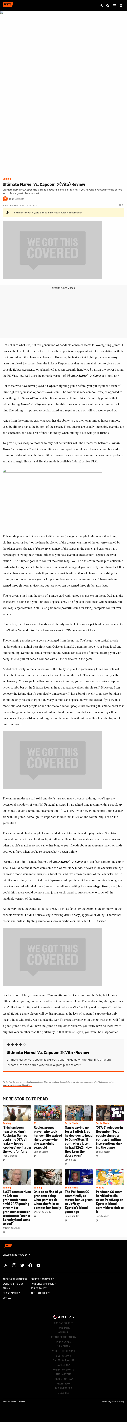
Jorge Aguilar (72, 1216)
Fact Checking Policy (43, 1283)
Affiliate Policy (40, 1293)
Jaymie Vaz (70, 1159)
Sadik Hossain (103, 1151)
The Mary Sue (63, 1374)
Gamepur (63, 1332)
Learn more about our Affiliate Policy (17, 1085)
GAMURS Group (117, 1401)
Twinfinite (63, 1327)
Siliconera (63, 1346)
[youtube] (38, 1265)
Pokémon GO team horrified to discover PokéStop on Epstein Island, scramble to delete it (110, 1202)
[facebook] (30, 1265)
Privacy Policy (11, 1293)
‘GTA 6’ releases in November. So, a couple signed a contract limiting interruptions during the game (109, 1137)
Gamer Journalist (63, 1360)
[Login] (121, 5)
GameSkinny (63, 1365)
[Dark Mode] (108, 5)
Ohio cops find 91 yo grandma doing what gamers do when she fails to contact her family (48, 1200)
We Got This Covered (64, 1351)
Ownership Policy (13, 1283)
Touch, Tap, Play (63, 1378)
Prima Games (63, 1341)
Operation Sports (63, 1369)
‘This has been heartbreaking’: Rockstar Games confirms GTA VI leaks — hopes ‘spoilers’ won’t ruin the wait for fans (17, 1139)
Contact (8, 1297)
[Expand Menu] (114, 5)
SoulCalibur (30, 398)
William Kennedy (11, 1228)
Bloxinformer (63, 1388)
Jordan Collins (41, 1151)
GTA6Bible (63, 1392)
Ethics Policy (38, 1288)
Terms (6, 1288)
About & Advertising (15, 1279)
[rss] (6, 1265)
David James (102, 1216)
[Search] (101, 5)
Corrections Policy (42, 1279)
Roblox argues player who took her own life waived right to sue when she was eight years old (48, 1137)
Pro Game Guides (63, 1323)
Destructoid (63, 1355)
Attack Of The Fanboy (63, 1337)
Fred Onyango (10, 1155)
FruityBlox (63, 1383)
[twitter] (22, 1265)
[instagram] (14, 1265)
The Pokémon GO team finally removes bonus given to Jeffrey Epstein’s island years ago (79, 1202)
